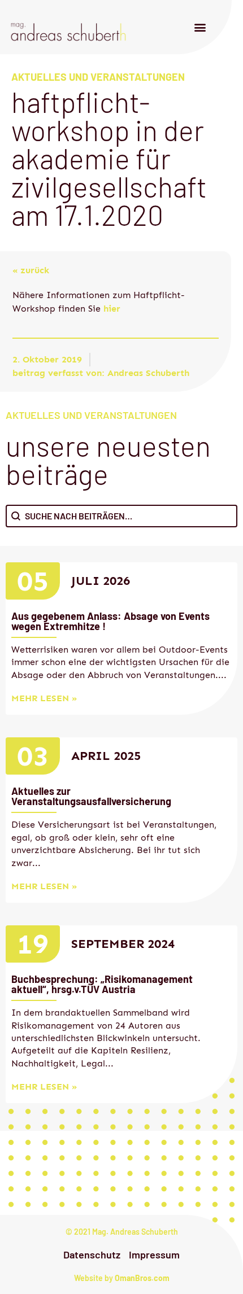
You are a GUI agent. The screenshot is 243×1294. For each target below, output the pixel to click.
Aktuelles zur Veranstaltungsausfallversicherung (91, 796)
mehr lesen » (44, 698)
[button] (199, 27)
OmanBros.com (142, 1278)
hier (110, 308)
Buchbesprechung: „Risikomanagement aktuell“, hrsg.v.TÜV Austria (102, 984)
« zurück (30, 270)
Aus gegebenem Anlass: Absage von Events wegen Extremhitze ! (110, 621)
